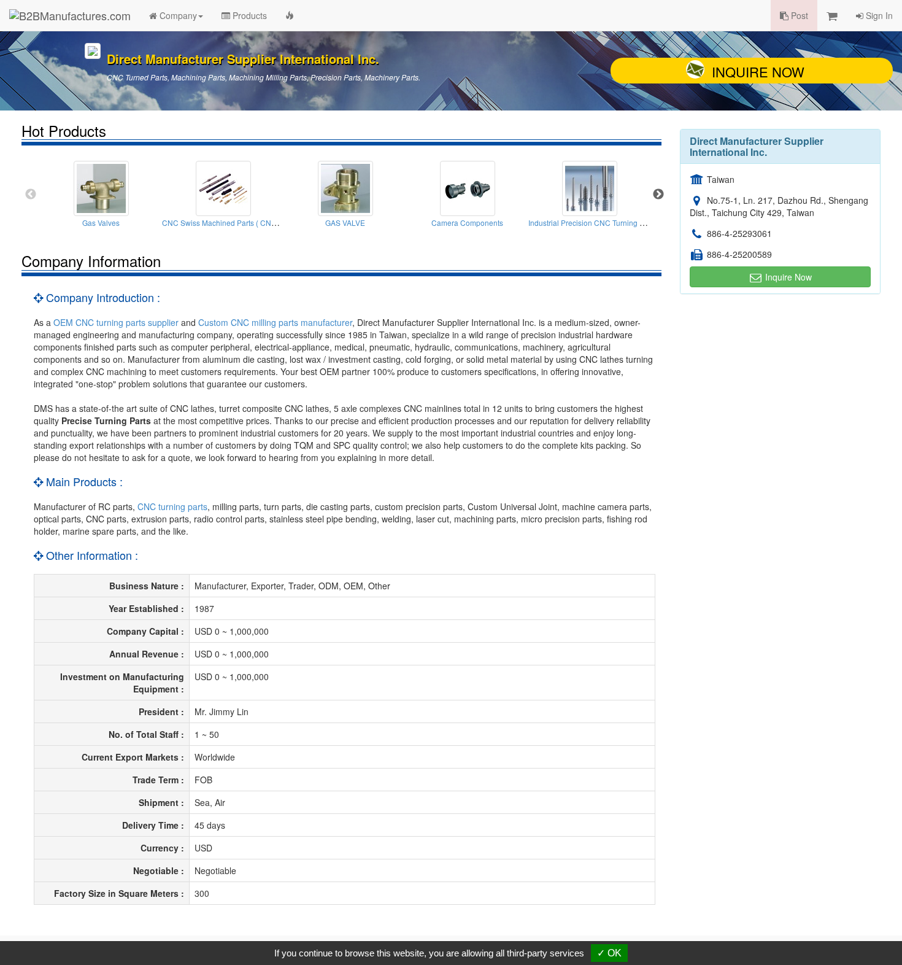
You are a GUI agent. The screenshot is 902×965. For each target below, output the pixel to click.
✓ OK (609, 953)
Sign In (878, 15)
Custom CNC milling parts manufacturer (275, 322)
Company (177, 15)
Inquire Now (758, 71)
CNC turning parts (172, 506)
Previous (31, 194)
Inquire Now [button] (787, 277)
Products (248, 15)
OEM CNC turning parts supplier (116, 322)
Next (658, 194)
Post (798, 15)
